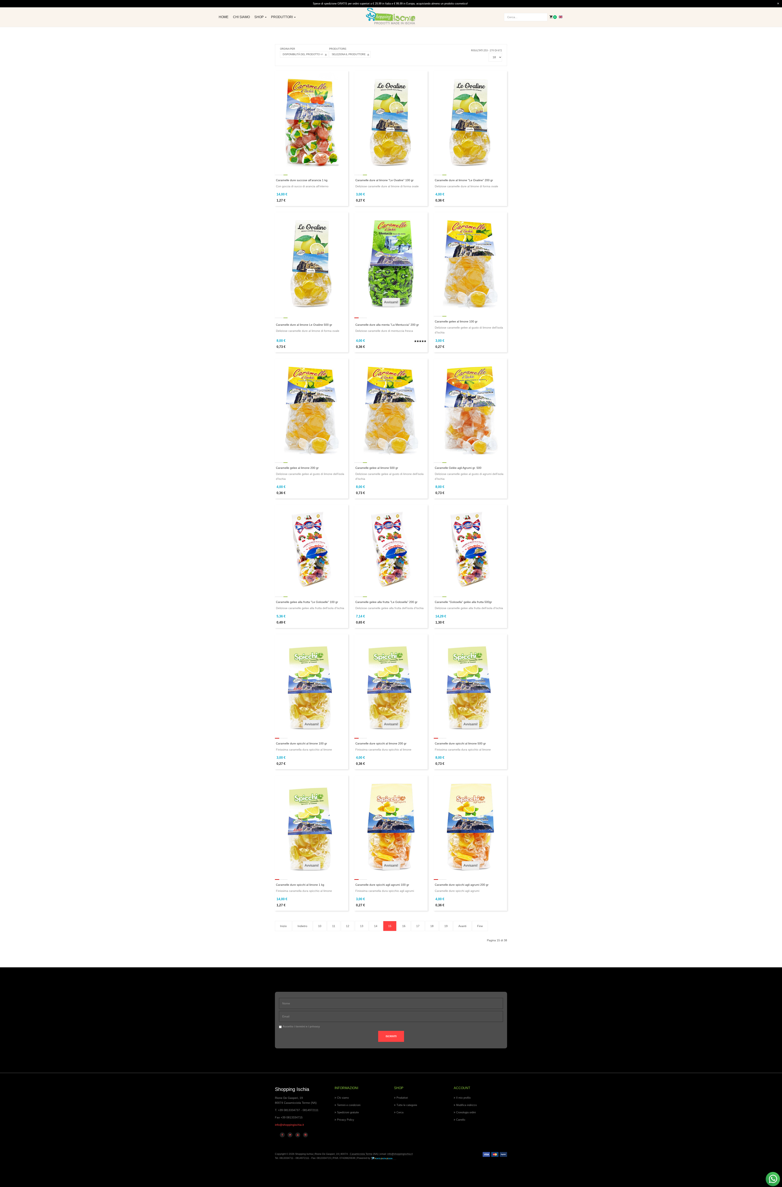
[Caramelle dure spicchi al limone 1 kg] (311, 824)
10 (319, 926)
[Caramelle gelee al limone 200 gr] (311, 407)
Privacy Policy (345, 1119)
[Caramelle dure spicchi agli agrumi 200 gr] (470, 824)
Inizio (283, 926)
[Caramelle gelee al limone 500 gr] (391, 407)
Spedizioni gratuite (348, 1112)
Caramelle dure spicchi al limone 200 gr (380, 743)
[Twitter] (290, 1134)
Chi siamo (241, 17)
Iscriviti (391, 1036)
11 (333, 926)
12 (347, 926)
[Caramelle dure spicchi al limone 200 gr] (391, 682)
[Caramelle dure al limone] (391, 119)
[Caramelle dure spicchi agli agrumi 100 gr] (391, 824)
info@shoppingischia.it (289, 1124)
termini (300, 1026)
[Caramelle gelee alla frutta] (311, 547)
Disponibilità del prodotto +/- (303, 54)
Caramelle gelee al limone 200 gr (297, 467)
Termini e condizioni (348, 1105)
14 (375, 926)
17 (418, 926)
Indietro (302, 926)
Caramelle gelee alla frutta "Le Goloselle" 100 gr (307, 602)
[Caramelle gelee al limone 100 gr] (470, 260)
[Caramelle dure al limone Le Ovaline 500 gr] (311, 260)
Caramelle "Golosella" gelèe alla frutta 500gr (463, 602)
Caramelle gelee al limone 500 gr (376, 467)
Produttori (282, 17)
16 (403, 926)
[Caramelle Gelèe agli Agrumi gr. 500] (470, 407)
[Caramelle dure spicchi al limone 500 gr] (470, 682)
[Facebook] (282, 1134)
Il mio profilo (463, 1097)
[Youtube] (297, 1134)
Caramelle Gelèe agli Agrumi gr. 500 (458, 467)
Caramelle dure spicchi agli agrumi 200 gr (462, 884)
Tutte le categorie (406, 1105)
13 (361, 926)
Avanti (462, 926)
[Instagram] (305, 1134)
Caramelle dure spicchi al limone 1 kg (300, 884)
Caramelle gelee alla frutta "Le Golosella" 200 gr (386, 602)
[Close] (778, 3)
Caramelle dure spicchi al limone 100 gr (301, 743)
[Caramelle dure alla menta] (391, 260)
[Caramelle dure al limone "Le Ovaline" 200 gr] (470, 119)
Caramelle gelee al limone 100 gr (456, 321)
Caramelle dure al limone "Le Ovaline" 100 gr (384, 180)
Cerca (399, 1112)
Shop (259, 17)
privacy (315, 1026)
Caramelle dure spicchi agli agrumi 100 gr (382, 884)
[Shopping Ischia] (391, 16)
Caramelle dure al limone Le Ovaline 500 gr (304, 324)
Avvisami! (391, 302)
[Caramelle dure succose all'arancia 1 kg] (311, 119)
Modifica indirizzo (466, 1105)
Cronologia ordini (466, 1112)
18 (432, 926)
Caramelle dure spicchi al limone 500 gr (460, 743)
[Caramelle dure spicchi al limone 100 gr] (311, 682)
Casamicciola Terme (360, 1154)
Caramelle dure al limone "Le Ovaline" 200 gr (464, 180)
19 (446, 926)
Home (223, 17)
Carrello (460, 1119)
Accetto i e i (301, 1026)
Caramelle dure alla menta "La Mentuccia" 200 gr (387, 324)
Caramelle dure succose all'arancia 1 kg (301, 180)
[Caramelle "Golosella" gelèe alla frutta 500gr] (470, 547)
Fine (480, 926)
